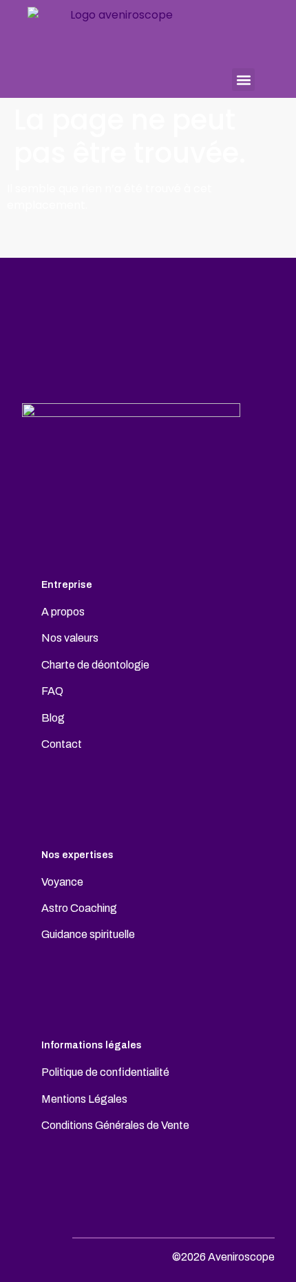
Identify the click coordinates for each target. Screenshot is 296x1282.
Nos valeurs (69, 638)
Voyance (62, 882)
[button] (243, 79)
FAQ (52, 691)
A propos (63, 612)
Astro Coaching (79, 908)
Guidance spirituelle (88, 934)
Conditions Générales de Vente (115, 1125)
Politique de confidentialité (105, 1072)
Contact (61, 744)
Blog (53, 718)
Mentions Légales (84, 1099)
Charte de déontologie (95, 665)
